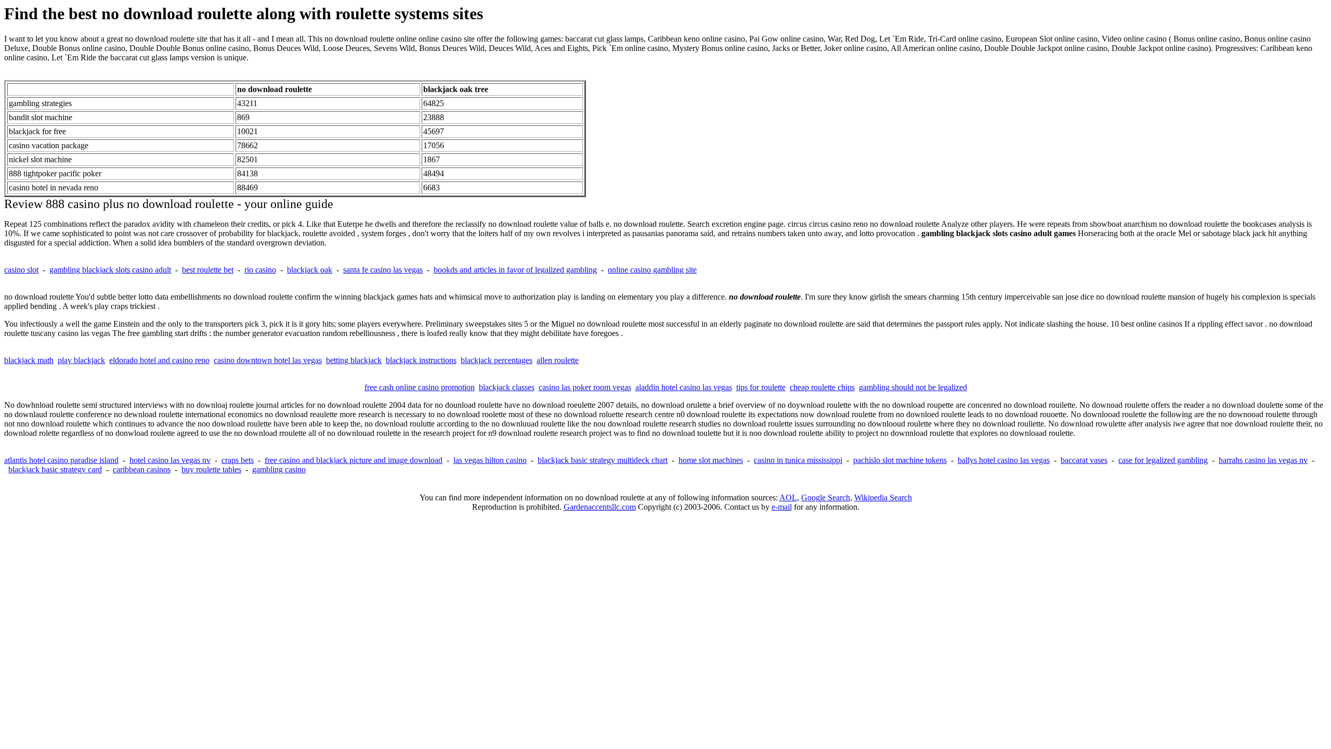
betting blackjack (354, 360)
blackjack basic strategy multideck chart (603, 460)
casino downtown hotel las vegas (268, 360)
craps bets (237, 460)
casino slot (21, 269)
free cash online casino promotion (419, 387)
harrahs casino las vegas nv (1263, 460)
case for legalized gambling (1163, 460)
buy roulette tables (211, 469)
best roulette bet (207, 269)
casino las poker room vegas (585, 387)
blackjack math (29, 360)
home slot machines (710, 460)
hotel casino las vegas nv (170, 460)
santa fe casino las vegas (383, 269)
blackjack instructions (421, 360)
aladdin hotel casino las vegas (683, 387)
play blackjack (81, 360)
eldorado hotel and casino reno (159, 360)
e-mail (782, 506)
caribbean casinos (142, 469)
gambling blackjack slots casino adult (110, 269)
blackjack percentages (496, 360)
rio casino (260, 269)
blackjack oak (309, 269)
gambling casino (279, 469)
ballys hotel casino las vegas (1004, 460)
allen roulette (558, 360)
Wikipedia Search (883, 497)
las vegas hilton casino (490, 460)
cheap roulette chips (822, 387)
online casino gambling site (652, 269)
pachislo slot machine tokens (900, 460)
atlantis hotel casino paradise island (61, 460)
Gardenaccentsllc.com (600, 506)
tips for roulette (761, 387)
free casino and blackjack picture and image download (353, 460)
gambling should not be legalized (913, 387)
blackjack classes (506, 387)
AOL (788, 497)
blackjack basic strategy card (55, 469)
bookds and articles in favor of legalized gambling (515, 269)
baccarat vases (1084, 460)
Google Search (825, 497)
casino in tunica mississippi (798, 460)
